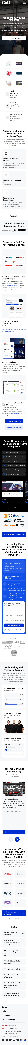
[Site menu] (24, 2)
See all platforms (14, 918)
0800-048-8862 (12, 1028)
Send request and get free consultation (11, 913)
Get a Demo (8, 832)
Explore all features (13, 421)
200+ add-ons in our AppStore (12, 534)
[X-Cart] (6, 2)
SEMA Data (13, 413)
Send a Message (13, 625)
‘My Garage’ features (8, 331)
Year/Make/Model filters (9, 330)
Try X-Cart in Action (14, 38)
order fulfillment (13, 285)
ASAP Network (22, 413)
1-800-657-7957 (12, 1025)
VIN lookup (19, 330)
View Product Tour (12, 427)
